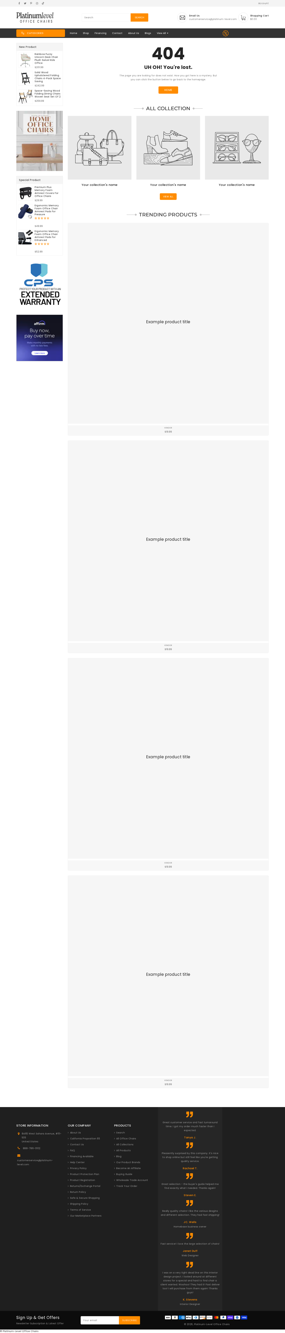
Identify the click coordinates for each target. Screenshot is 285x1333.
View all (168, 196)
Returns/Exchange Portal (85, 1186)
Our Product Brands (128, 1162)
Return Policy (78, 1192)
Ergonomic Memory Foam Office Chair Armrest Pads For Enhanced (47, 236)
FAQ (72, 1150)
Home (73, 33)
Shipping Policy (79, 1204)
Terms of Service (80, 1209)
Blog (118, 1156)
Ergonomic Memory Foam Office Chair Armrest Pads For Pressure (47, 210)
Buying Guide (124, 1174)
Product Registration (82, 1180)
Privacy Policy (78, 1168)
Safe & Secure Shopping (85, 1198)
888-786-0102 (31, 1148)
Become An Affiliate (128, 1168)
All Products (123, 1150)
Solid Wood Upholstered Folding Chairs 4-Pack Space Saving (48, 77)
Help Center (77, 1162)
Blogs (148, 33)
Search (120, 1132)
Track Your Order (126, 1186)
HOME (168, 90)
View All (161, 33)
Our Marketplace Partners (86, 1215)
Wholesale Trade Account (132, 1180)
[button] (40, 33)
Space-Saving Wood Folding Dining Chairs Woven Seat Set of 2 (48, 93)
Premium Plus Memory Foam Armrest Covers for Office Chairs (47, 192)
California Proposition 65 (85, 1138)
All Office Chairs (126, 1138)
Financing (101, 33)
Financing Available (82, 1156)
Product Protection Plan (84, 1174)
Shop (86, 33)
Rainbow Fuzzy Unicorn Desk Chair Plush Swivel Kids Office (46, 58)
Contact (117, 33)
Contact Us (77, 1144)
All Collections (125, 1144)
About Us (133, 33)
